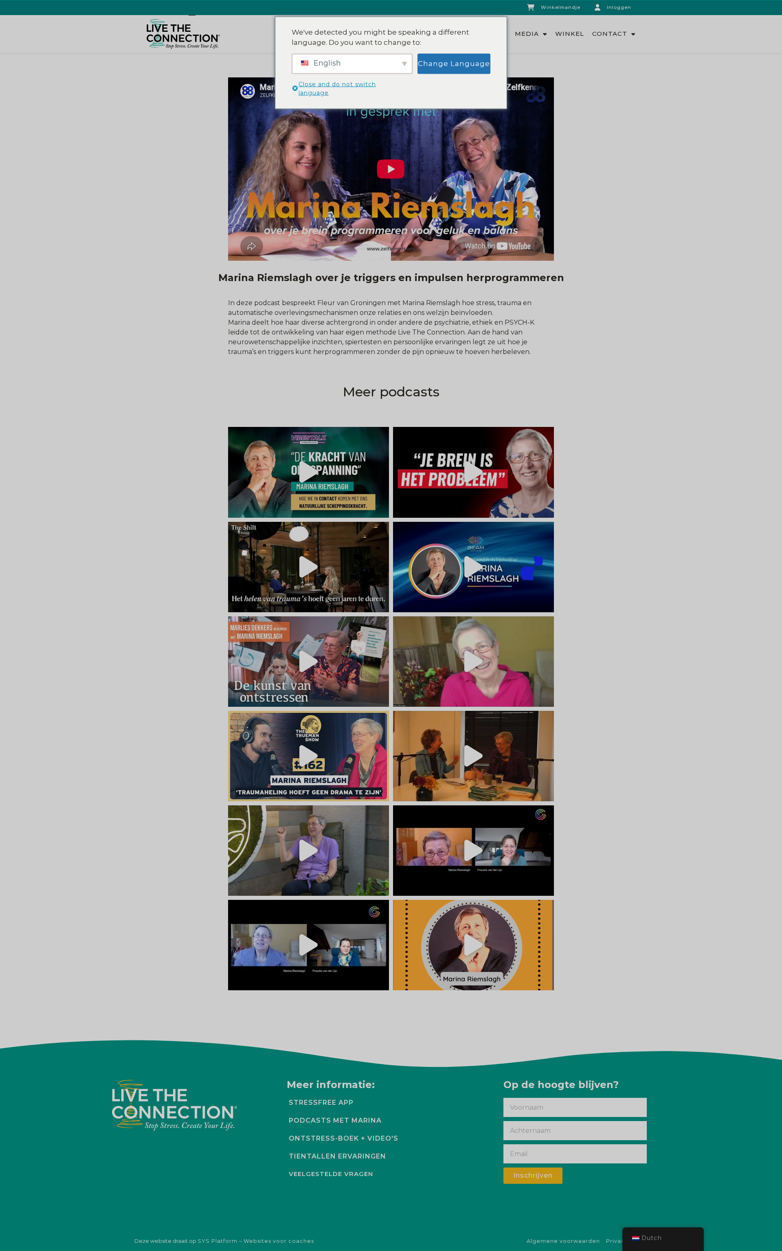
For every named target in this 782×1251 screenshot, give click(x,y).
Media (527, 33)
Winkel (569, 33)
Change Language (454, 63)
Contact (609, 33)
